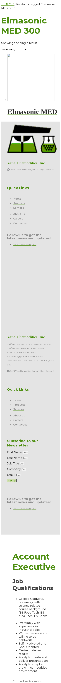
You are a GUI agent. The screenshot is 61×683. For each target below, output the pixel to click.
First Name (15, 452)
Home (7, 3)
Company (14, 469)
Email (11, 475)
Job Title (13, 463)
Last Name (15, 458)
